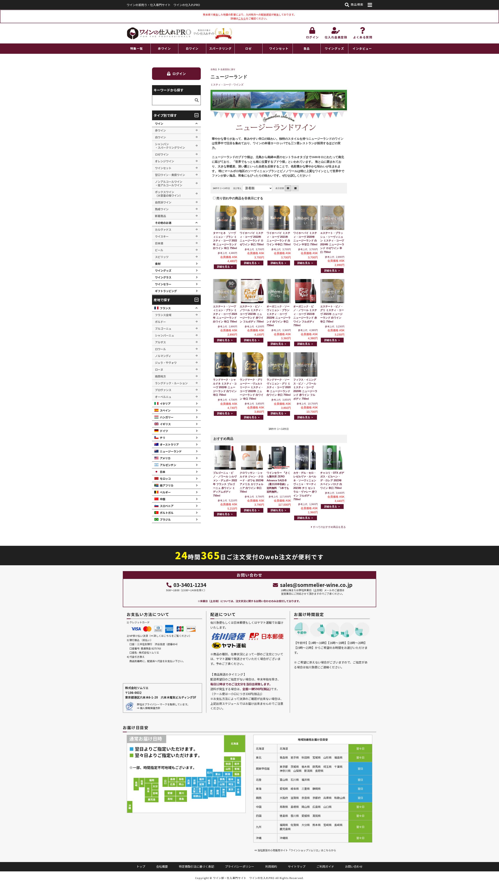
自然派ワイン (163, 202)
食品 (306, 48)
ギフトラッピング (166, 291)
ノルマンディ (163, 356)
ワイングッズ (334, 48)
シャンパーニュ (164, 335)
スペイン (165, 410)
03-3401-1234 (189, 584)
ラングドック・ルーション (171, 383)
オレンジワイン (164, 161)
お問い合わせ (354, 866)
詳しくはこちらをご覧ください (171, 636)
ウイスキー (162, 236)
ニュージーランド (171, 451)
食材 (157, 264)
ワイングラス (163, 277)
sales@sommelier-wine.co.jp (316, 584)
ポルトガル (166, 513)
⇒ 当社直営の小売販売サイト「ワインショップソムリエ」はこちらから (295, 850)
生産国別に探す (227, 69)
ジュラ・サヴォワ (166, 363)
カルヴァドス (163, 229)
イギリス (165, 424)
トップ (140, 866)
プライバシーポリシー (239, 866)
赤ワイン (164, 48)
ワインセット (278, 48)
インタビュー (362, 48)
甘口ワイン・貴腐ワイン (170, 175)
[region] (249, 48)
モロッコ (165, 479)
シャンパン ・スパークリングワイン (170, 145)
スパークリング (220, 48)
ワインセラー (163, 284)
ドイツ (164, 431)
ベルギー (165, 492)
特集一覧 (136, 48)
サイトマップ (296, 866)
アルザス (160, 342)
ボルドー (160, 322)
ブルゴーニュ (163, 328)
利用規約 (271, 866)
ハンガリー (166, 417)
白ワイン (192, 48)
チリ (162, 438)
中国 (162, 499)
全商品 (214, 69)
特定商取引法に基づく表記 (196, 866)
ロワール (160, 349)
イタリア (165, 403)
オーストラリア (169, 444)
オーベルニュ (163, 397)
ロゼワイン (162, 154)
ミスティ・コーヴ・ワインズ (227, 84)
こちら (242, 18)
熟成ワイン (162, 209)
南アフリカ (166, 485)
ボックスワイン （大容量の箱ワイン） (168, 193)
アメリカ (165, 458)
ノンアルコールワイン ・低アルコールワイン (168, 183)
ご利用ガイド (325, 866)
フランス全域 (163, 315)
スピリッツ (162, 257)
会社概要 (162, 866)
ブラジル (165, 519)
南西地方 (160, 376)
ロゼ (248, 48)
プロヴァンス (163, 390)
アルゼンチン (168, 465)
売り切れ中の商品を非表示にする (239, 198)
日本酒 (159, 243)
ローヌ (159, 369)
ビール (159, 250)
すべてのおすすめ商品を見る (329, 527)
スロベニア (166, 506)
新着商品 (160, 216)
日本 (162, 472)
